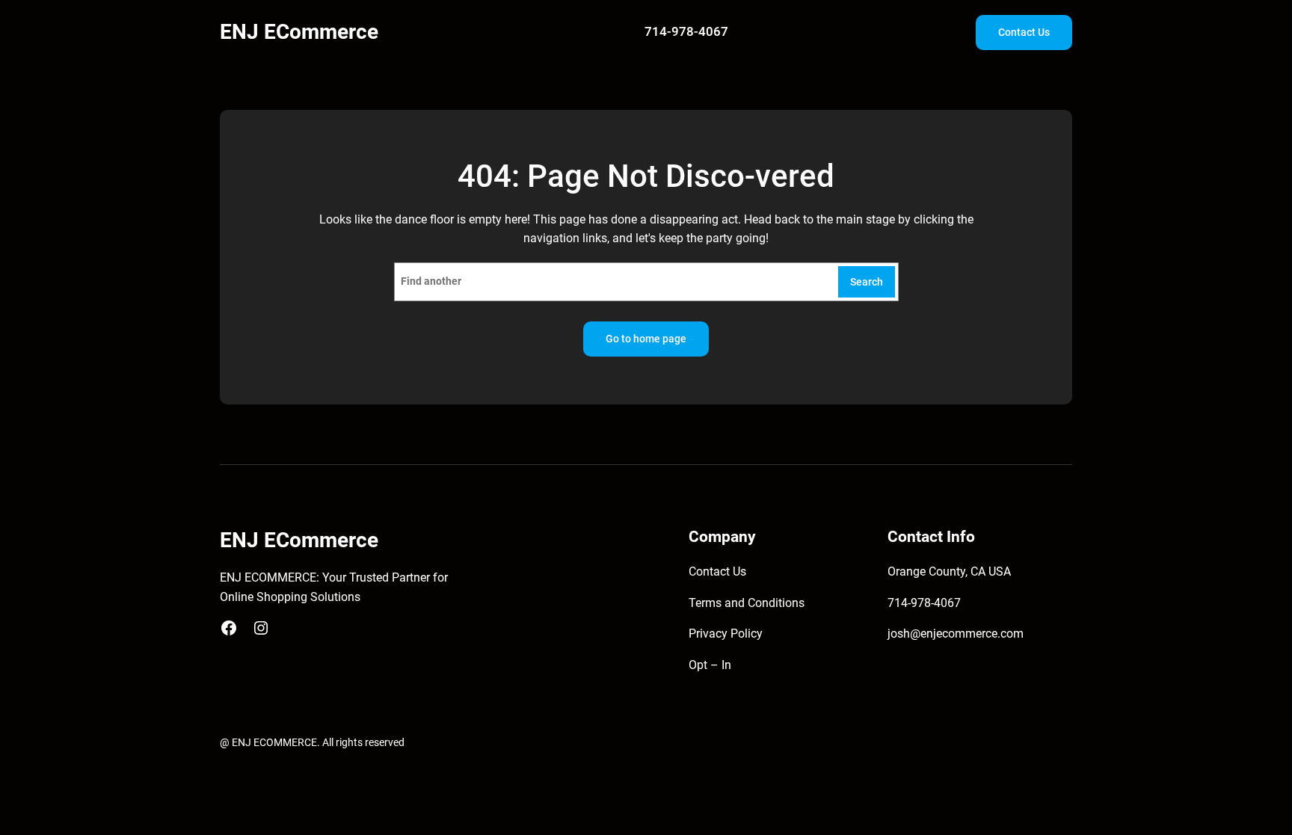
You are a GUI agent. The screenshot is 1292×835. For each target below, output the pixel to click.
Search (866, 282)
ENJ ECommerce (299, 31)
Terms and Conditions (747, 603)
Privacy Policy (726, 633)
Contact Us (1024, 32)
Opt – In (710, 665)
